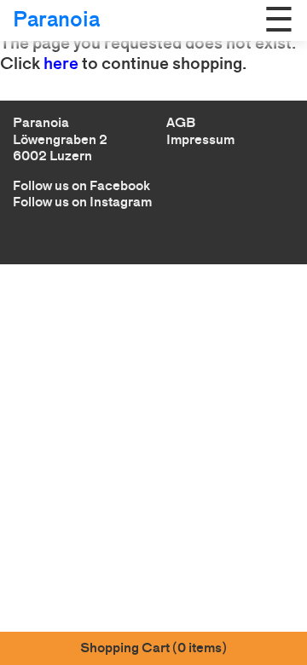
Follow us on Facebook (81, 185)
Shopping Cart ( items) (153, 647)
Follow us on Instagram (82, 202)
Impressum (200, 139)
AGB (180, 122)
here (60, 63)
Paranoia (56, 19)
